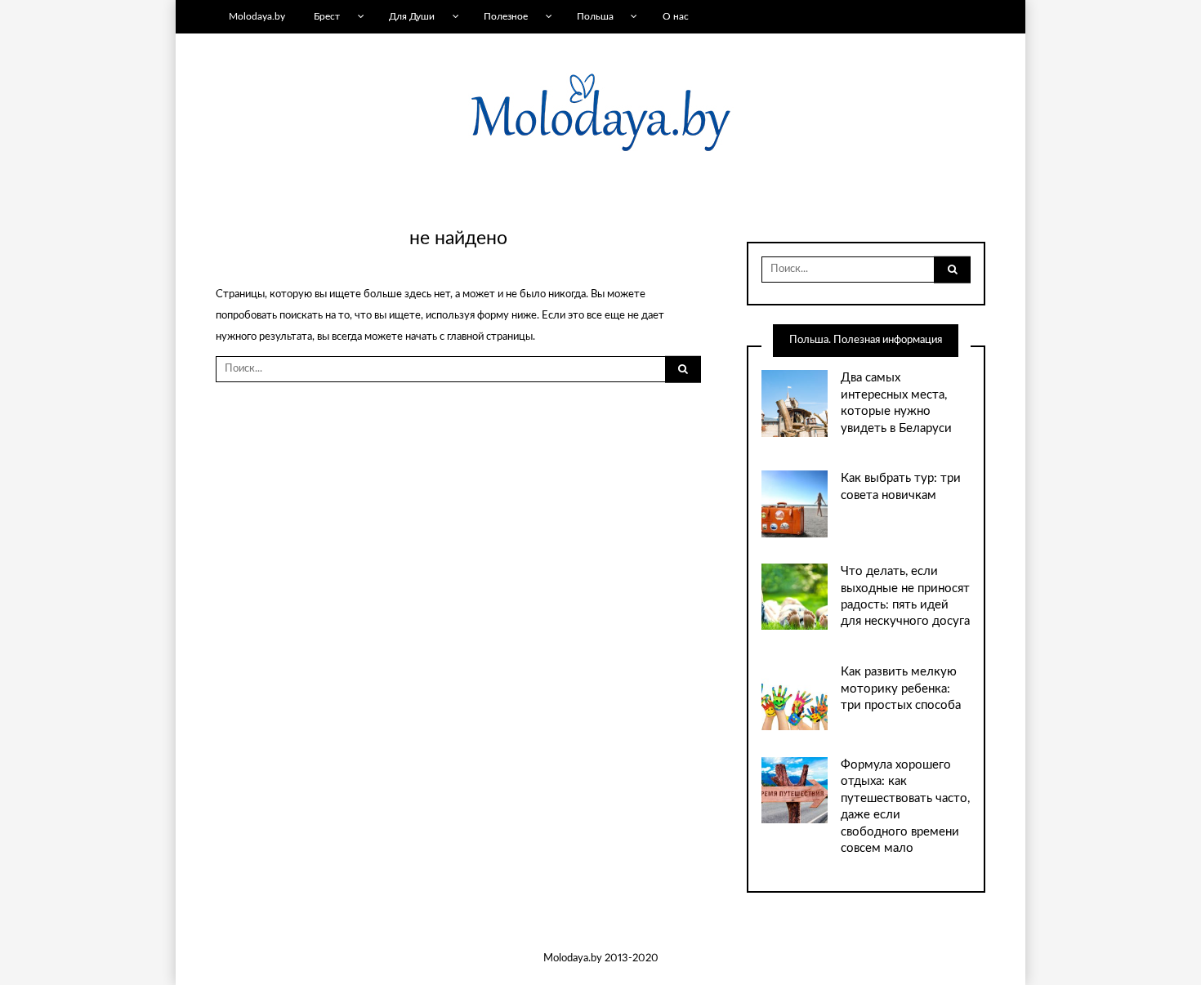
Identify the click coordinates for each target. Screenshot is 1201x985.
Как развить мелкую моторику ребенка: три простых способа (901, 688)
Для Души (412, 16)
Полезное (506, 16)
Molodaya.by (257, 16)
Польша (595, 16)
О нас (676, 16)
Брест (327, 16)
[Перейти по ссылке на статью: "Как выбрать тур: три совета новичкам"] (794, 503)
